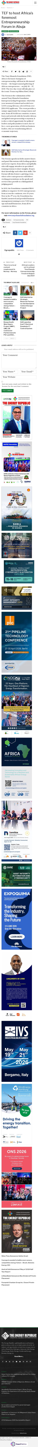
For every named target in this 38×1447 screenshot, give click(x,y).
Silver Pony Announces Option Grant (15, 1256)
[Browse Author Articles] (19, 243)
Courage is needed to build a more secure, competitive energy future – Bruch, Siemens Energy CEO (18, 1262)
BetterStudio (23, 1433)
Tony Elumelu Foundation (19, 222)
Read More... (19, 1356)
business (8, 220)
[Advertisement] (19, 1307)
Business (5, 31)
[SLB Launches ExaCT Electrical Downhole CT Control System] (27, 315)
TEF (27, 220)
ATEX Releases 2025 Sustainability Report (16, 1420)
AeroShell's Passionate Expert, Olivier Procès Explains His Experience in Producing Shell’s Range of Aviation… (18, 1391)
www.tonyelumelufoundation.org (20, 215)
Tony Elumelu (6, 222)
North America (6, 1417)
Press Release (13, 31)
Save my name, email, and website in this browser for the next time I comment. (16, 385)
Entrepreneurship (19, 220)
